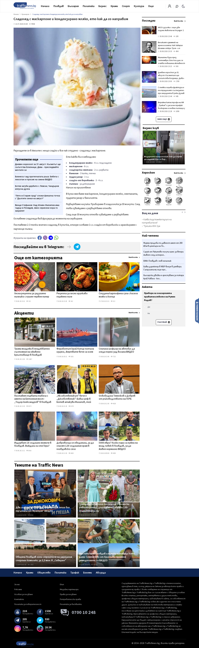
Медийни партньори (69, 589)
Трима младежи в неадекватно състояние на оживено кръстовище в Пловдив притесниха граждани (32, 352)
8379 (72, 406)
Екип (62, 584)
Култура (139, 6)
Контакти (19, 599)
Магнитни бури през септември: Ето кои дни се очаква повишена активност (171, 60)
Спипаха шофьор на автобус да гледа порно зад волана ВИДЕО (117, 350)
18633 (95, 565)
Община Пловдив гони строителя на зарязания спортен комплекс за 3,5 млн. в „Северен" (44, 558)
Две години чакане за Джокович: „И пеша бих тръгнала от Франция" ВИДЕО (43, 509)
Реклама (18, 589)
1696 (177, 111)
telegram (51, 238)
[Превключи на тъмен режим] (183, 6)
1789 (177, 81)
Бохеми (87, 572)
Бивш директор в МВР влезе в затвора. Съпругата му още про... (162, 268)
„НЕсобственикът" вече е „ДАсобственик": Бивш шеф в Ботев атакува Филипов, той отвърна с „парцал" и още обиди (75, 399)
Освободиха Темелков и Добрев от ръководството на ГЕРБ (117, 397)
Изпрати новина (197, 311)
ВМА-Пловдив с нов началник (157, 260)
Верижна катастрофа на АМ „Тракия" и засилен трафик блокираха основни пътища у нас (171, 107)
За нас (17, 584)
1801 (72, 357)
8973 (29, 406)
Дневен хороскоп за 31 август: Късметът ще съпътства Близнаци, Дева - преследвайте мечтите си (171, 77)
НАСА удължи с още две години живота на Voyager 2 (171, 29)
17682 (32, 565)
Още (151, 6)
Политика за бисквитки (71, 604)
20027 (160, 162)
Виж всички (133, 257)
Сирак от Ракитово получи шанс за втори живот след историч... (163, 253)
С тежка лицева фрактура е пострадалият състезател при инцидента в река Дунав (171, 90)
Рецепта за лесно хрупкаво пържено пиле (72, 295)
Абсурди (101, 572)
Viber (45, 238)
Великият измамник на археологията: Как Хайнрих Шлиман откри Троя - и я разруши (170, 47)
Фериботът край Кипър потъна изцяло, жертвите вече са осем (75, 350)
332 (29, 301)
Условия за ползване (23, 594)
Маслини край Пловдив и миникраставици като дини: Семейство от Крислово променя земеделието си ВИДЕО (107, 557)
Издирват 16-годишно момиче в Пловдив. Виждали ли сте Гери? (32, 444)
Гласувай (162, 322)
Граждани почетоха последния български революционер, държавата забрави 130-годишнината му (104, 507)
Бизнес (102, 6)
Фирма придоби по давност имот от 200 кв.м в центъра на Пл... (162, 245)
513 (114, 301)
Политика (88, 6)
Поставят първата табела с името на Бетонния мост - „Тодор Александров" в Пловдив (32, 399)
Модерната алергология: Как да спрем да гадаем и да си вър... (163, 158)
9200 (94, 515)
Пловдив (58, 6)
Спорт (126, 6)
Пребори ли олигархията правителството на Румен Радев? (159, 297)
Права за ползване (68, 594)
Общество (44, 572)
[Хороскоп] (163, 205)
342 (71, 301)
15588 (32, 515)
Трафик (74, 572)
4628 (72, 453)
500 (176, 66)
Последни (148, 21)
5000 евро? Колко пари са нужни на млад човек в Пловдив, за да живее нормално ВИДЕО (118, 446)
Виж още (162, 119)
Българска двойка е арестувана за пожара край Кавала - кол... (163, 277)
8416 (29, 451)
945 (176, 96)
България (73, 6)
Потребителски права (70, 599)
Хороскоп (148, 173)
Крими (114, 6)
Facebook (39, 238)
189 (176, 36)
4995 (114, 453)
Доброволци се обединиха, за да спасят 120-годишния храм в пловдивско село (75, 446)
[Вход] (169, 7)
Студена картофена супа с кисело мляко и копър (118, 295)
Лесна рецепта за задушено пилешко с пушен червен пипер (31, 295)
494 (176, 51)
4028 (114, 404)
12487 (30, 359)
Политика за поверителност (27, 604)
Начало (45, 6)
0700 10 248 (84, 612)
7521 (114, 357)
